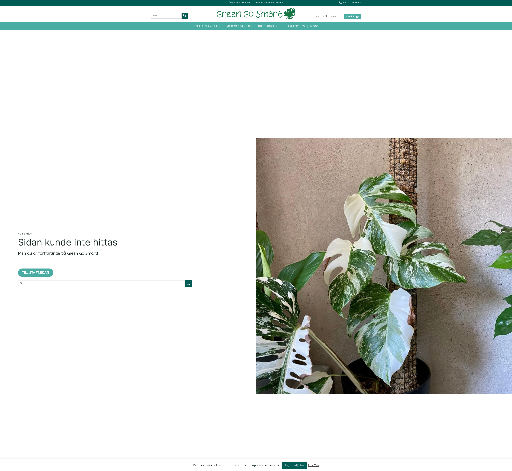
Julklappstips (295, 26)
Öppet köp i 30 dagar (240, 2)
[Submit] (185, 16)
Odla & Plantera (205, 26)
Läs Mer (313, 465)
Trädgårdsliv (267, 26)
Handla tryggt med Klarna (269, 2)
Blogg (314, 26)
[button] (326, 16)
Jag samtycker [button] (294, 465)
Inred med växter (237, 26)
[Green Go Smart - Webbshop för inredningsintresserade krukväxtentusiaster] (256, 14)
